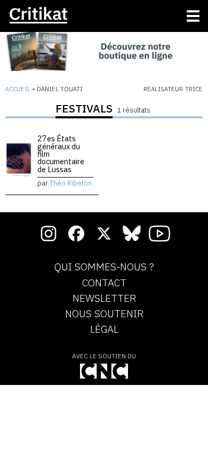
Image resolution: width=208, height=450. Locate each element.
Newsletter (104, 298)
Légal (104, 329)
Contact (104, 283)
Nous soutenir (104, 314)
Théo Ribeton (71, 183)
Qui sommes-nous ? (104, 267)
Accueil (17, 89)
